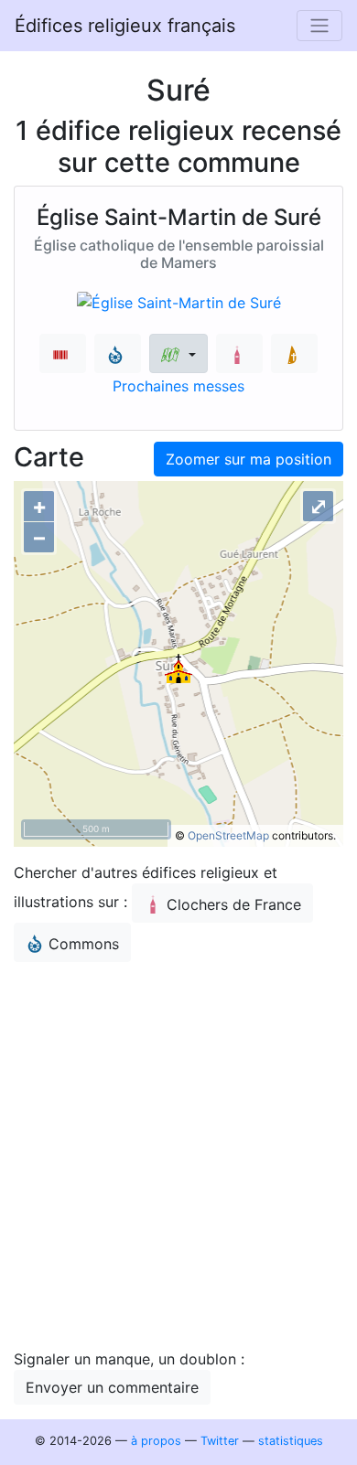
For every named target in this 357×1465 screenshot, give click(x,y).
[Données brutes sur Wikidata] (62, 353)
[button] (178, 353)
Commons (84, 944)
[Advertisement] (178, 1155)
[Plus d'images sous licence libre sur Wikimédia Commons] (117, 353)
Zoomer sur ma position (248, 459)
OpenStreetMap (228, 835)
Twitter (219, 1441)
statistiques (290, 1441)
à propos (156, 1441)
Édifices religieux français (125, 26)
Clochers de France (234, 904)
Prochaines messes (178, 386)
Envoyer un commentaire (112, 1387)
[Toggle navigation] (319, 25)
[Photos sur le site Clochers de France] (239, 353)
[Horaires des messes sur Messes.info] (294, 353)
